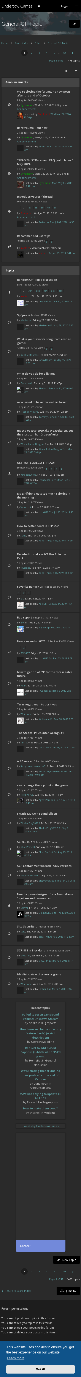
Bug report (24, 617)
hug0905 (43, 301)
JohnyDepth (45, 359)
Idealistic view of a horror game (39, 974)
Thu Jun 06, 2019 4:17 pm (59, 540)
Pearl (24, 685)
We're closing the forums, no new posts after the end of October (43, 93)
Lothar (42, 989)
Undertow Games (17, 6)
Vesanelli (26, 507)
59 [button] (64, 52)
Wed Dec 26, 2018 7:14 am (60, 747)
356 (46, 290)
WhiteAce (26, 714)
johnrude (44, 146)
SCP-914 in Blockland (31, 950)
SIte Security (26, 926)
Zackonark (27, 383)
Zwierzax (44, 222)
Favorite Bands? (28, 586)
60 (48, 207)
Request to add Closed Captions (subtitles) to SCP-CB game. (40, 1052)
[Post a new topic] (74, 24)
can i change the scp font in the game (42, 785)
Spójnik (22, 315)
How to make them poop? (40, 1108)
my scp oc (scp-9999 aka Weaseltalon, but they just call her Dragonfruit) (45, 432)
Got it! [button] (40, 1369)
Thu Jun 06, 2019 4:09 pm (59, 572)
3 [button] (39, 52)
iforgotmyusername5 (33, 766)
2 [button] (31, 52)
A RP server (25, 761)
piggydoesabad (29, 875)
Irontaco (25, 247)
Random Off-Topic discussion (37, 280)
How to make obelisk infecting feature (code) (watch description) (40, 1033)
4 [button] (46, 52)
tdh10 (24, 742)
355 (38, 290)
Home (4, 43)
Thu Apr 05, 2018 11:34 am (59, 936)
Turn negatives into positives (37, 704)
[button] (72, 53)
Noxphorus (27, 794)
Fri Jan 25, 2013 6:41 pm (62, 253)
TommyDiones (47, 416)
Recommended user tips (33, 236)
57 (30, 207)
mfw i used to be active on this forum (42, 402)
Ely (22, 622)
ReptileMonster (29, 354)
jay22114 (25, 955)
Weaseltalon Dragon (32, 444)
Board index (21, 43)
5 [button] (54, 52)
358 (61, 290)
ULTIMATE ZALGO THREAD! (36, 463)
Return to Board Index (18, 1290)
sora (23, 931)
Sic (22, 598)
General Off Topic (21, 23)
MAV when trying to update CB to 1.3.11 (40, 1096)
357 (53, 290)
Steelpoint (44, 114)
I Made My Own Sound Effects (37, 813)
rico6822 (43, 512)
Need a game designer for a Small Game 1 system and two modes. (45, 896)
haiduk (42, 603)
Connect (25, 1246)
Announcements (26, 108)
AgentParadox (47, 799)
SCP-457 (25, 653)
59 (42, 207)
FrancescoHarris (48, 479)
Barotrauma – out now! (32, 128)
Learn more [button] (15, 1358)
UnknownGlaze (47, 912)
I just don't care (29, 411)
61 (55, 207)
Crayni (24, 907)
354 (30, 290)
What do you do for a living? (36, 373)
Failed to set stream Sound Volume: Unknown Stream (40, 1017)
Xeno (23, 535)
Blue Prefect (28, 847)
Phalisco (43, 388)
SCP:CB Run (24, 842)
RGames (25, 567)
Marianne (26, 320)
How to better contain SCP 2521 (38, 526)
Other (38, 43)
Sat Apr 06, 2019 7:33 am (56, 627)
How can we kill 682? (31, 641)
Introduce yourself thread (35, 197)
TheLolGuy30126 (30, 823)
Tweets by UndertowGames (40, 1126)
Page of (56, 60)
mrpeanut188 (28, 474)
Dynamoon (27, 105)
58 (36, 207)
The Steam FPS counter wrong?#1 (40, 733)
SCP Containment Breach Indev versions (44, 866)
